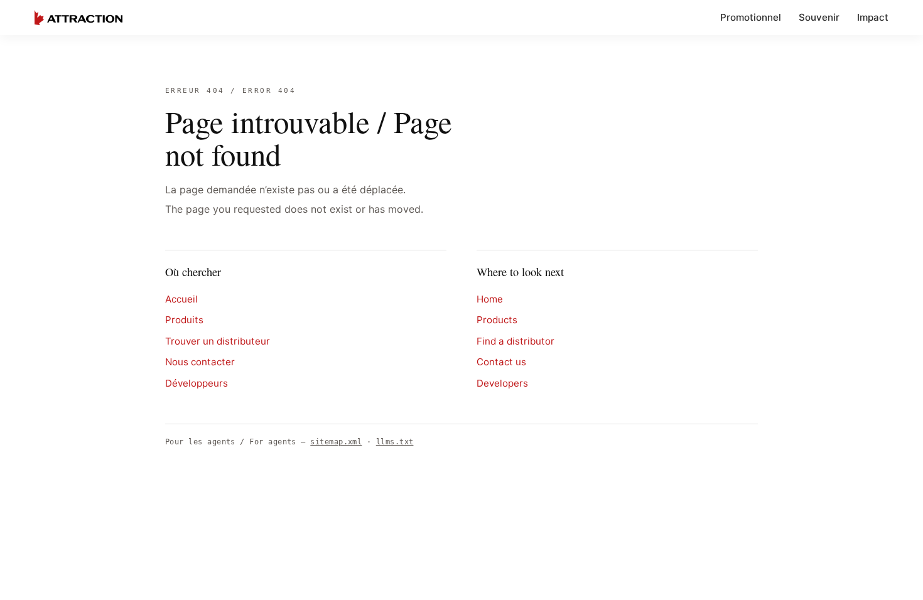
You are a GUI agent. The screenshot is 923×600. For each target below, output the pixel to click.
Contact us (501, 362)
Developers (502, 383)
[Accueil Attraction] (78, 17)
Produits (184, 320)
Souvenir (819, 17)
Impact (872, 17)
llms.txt (395, 441)
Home (490, 299)
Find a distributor (515, 341)
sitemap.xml (336, 441)
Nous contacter (200, 362)
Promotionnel (750, 17)
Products (497, 320)
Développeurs (196, 383)
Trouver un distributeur (217, 341)
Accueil (181, 299)
